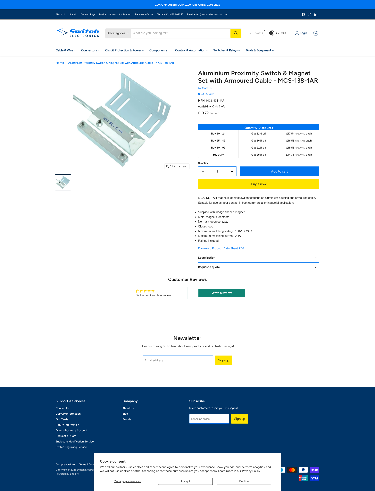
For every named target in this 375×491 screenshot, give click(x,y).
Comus (207, 88)
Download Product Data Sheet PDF (221, 248)
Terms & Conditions (90, 464)
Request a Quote (144, 14)
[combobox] (180, 33)
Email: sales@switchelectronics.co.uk (207, 14)
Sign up (223, 360)
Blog (125, 413)
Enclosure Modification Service (75, 441)
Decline (244, 481)
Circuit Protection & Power (123, 50)
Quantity (203, 163)
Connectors (89, 50)
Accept (185, 481)
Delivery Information (68, 413)
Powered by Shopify (67, 473)
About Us (61, 14)
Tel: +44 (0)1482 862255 (170, 14)
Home (60, 63)
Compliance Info (65, 464)
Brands (73, 14)
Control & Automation (190, 50)
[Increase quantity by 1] (232, 171)
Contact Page (88, 14)
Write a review (222, 293)
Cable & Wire (65, 50)
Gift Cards (62, 419)
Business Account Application (115, 14)
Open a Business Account (71, 430)
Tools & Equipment (259, 50)
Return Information (67, 424)
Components (158, 50)
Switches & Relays (225, 50)
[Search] (235, 33)
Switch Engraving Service (71, 447)
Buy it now (258, 184)
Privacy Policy (251, 471)
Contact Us (63, 408)
